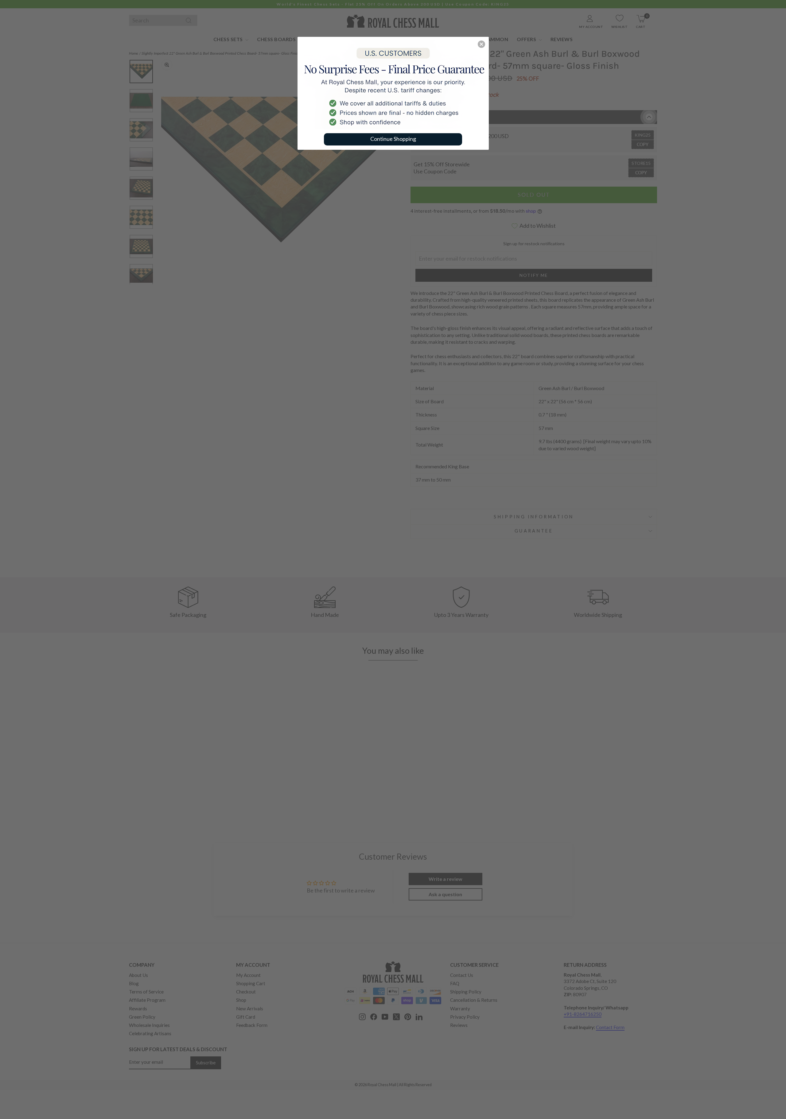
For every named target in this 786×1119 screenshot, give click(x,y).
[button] (481, 44)
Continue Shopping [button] (393, 138)
